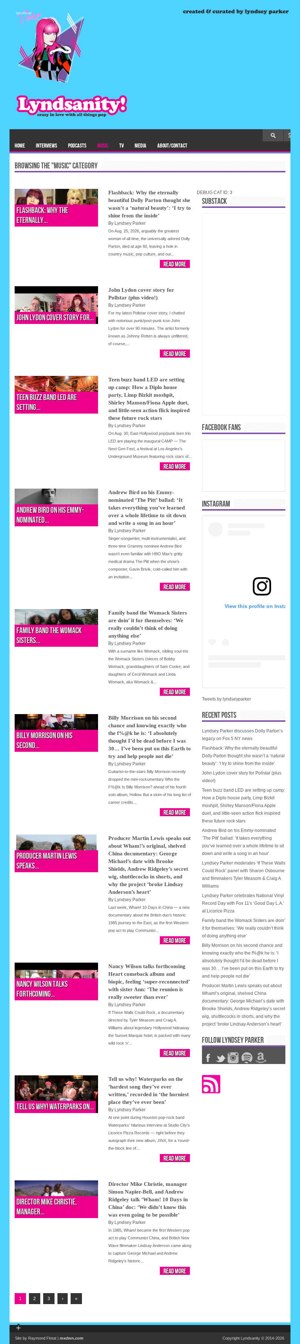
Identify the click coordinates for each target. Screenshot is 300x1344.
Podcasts (77, 145)
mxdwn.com (71, 1338)
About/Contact (172, 145)
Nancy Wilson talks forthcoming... (42, 989)
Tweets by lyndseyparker (226, 699)
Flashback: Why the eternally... (42, 215)
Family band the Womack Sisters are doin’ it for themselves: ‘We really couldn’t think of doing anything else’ (147, 624)
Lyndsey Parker (130, 223)
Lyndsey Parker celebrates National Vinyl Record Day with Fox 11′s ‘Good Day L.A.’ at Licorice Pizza (243, 903)
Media (140, 145)
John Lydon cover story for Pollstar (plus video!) (141, 293)
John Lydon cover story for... (55, 318)
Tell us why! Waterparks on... (55, 1107)
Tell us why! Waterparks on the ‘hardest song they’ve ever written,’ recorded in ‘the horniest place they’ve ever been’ (148, 1090)
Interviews (46, 145)
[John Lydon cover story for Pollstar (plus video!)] (56, 305)
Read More (175, 264)
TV (121, 145)
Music (102, 145)
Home (20, 145)
